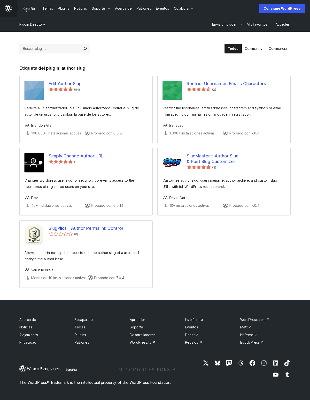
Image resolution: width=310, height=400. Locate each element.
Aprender (137, 320)
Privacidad (27, 342)
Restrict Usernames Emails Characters (226, 83)
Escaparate (84, 320)
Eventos (191, 327)
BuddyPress (252, 342)
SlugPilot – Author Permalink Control (86, 228)
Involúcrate (194, 320)
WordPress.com (255, 320)
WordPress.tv (142, 342)
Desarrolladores (142, 335)
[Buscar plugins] (85, 48)
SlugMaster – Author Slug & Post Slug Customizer (213, 158)
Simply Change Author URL (76, 155)
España (71, 369)
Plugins (80, 335)
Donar (192, 335)
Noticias (25, 327)
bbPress (249, 335)
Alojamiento (28, 335)
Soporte (136, 327)
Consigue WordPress (282, 8)
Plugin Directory (32, 24)
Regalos (193, 342)
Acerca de (27, 320)
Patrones (82, 342)
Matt (246, 327)
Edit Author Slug (65, 83)
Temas (80, 327)
